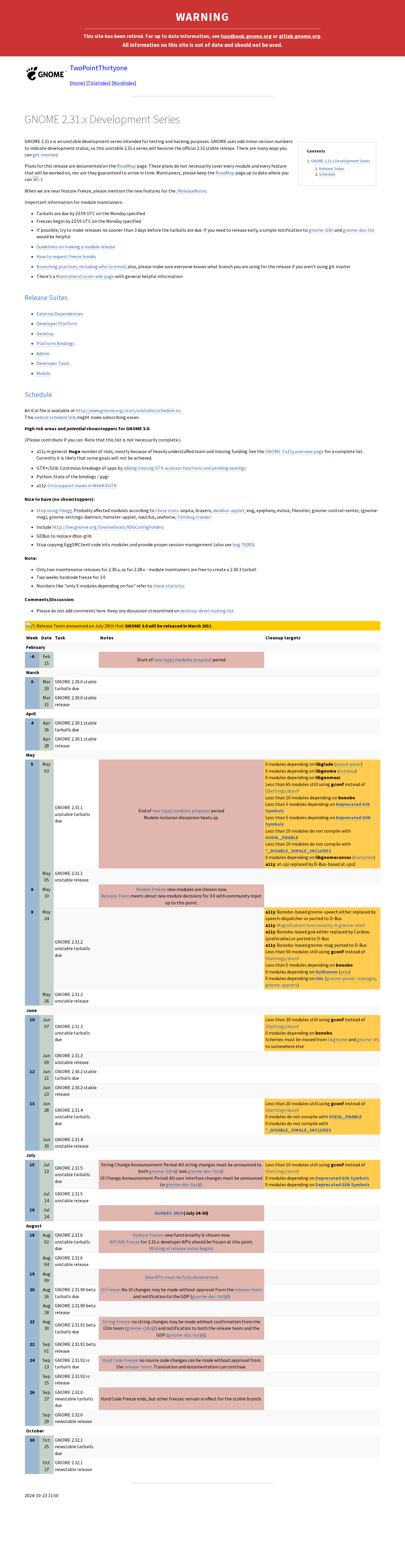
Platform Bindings (55, 343)
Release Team (115, 896)
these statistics (169, 586)
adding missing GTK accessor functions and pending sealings (184, 468)
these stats (166, 510)
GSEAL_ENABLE (282, 837)
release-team (248, 1289)
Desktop (45, 333)
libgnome (337, 1039)
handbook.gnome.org (246, 36)
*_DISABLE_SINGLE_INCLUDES (298, 851)
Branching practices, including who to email (80, 266)
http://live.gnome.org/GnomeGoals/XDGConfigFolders (108, 527)
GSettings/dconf (282, 791)
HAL (319, 978)
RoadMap (126, 166)
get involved (45, 155)
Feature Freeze (148, 1235)
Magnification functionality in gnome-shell (321, 925)
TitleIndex (98, 83)
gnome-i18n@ (163, 1171)
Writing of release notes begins (181, 1248)
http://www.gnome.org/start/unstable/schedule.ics (128, 410)
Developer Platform (56, 323)
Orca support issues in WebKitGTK (82, 485)
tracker (203, 517)
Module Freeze (150, 889)
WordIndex (124, 83)
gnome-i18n (321, 230)
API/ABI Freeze (125, 1242)
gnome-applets (281, 985)
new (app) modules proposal (183, 660)
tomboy (347, 771)
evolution (364, 857)
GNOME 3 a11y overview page (294, 451)
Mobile (43, 373)
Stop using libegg (54, 510)
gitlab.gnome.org (299, 36)
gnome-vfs (368, 1039)
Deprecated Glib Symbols (342, 1184)
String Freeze (116, 1321)
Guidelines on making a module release (75, 247)
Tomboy (185, 517)
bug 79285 (242, 544)
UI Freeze (110, 1289)
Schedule (327, 174)
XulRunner (326, 972)
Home (77, 83)
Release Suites (331, 168)
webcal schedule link (55, 417)
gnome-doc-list (359, 230)
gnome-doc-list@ (205, 1171)
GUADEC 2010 (168, 1213)
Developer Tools (53, 363)
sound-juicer (348, 764)
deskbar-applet (229, 510)
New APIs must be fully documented (181, 1277)
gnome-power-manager (350, 978)
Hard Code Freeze (120, 1360)
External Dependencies (59, 314)
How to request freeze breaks (66, 256)
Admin (43, 353)
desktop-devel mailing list (207, 611)
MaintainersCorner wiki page (85, 276)
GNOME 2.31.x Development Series (340, 160)
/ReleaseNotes (191, 191)
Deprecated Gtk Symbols (342, 1178)
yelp (344, 972)
